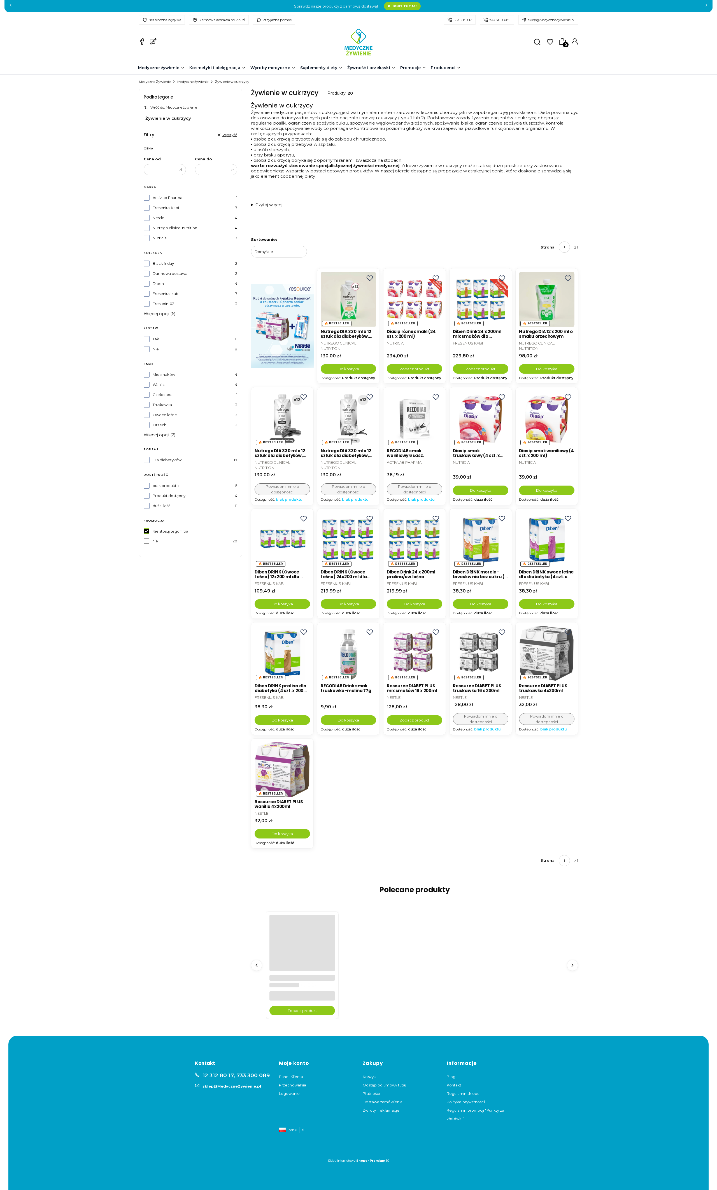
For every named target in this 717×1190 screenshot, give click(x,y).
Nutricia (160, 238)
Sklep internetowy (356, 1161)
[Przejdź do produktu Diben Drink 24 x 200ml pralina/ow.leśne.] (414, 540)
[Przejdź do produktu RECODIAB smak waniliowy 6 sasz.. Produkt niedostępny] (414, 418)
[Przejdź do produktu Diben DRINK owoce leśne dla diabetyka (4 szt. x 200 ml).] (546, 540)
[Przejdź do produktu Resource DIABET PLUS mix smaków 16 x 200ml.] (414, 653)
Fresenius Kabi (166, 207)
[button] (369, 278)
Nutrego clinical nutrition (175, 228)
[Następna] (706, 6)
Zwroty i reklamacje (381, 1110)
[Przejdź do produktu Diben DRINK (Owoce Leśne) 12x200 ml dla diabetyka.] (282, 540)
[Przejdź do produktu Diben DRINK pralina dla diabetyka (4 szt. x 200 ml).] (282, 653)
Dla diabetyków (167, 460)
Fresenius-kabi (166, 293)
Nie (156, 349)
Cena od (152, 159)
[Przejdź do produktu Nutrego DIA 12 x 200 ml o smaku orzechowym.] (546, 299)
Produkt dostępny (169, 495)
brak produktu (166, 485)
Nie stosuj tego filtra (170, 531)
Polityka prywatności (466, 1102)
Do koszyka (348, 369)
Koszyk (369, 1076)
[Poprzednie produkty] (256, 965)
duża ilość (161, 505)
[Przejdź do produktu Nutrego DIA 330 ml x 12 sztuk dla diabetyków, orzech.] (348, 299)
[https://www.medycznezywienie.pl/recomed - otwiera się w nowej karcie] (282, 326)
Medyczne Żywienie (155, 81)
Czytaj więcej (268, 204)
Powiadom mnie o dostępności (282, 489)
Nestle (158, 217)
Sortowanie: (264, 239)
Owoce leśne (165, 415)
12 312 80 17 (462, 20)
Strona (548, 247)
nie (155, 541)
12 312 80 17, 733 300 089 (236, 1075)
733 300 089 (500, 20)
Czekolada (163, 394)
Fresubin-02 (163, 303)
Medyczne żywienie (192, 81)
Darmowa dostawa (170, 273)
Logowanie (289, 1093)
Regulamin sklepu (463, 1093)
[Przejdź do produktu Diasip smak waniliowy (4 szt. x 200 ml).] (546, 418)
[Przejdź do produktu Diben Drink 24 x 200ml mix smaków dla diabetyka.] (480, 299)
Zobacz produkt (414, 369)
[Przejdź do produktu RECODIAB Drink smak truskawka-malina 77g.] (348, 653)
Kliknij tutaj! (402, 6)
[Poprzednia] (11, 6)
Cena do (203, 159)
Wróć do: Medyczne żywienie (173, 107)
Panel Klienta (291, 1076)
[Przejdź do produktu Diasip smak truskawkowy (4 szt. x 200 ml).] (480, 418)
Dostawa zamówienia (382, 1102)
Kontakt (454, 1085)
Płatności (371, 1093)
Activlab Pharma (167, 197)
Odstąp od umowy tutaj (384, 1085)
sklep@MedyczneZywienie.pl (551, 20)
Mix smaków (164, 374)
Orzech (159, 425)
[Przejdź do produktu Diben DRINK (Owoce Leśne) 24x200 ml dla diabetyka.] (348, 540)
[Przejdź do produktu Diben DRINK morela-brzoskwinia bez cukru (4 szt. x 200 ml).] (480, 540)
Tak (156, 339)
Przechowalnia (292, 1085)
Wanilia (159, 384)
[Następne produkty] (572, 965)
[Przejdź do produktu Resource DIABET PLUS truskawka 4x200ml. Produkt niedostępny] (546, 653)
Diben (158, 283)
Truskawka (162, 404)
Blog (451, 1076)
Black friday (163, 263)
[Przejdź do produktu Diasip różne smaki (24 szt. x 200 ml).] (414, 299)
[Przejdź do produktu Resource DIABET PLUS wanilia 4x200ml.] (282, 769)
